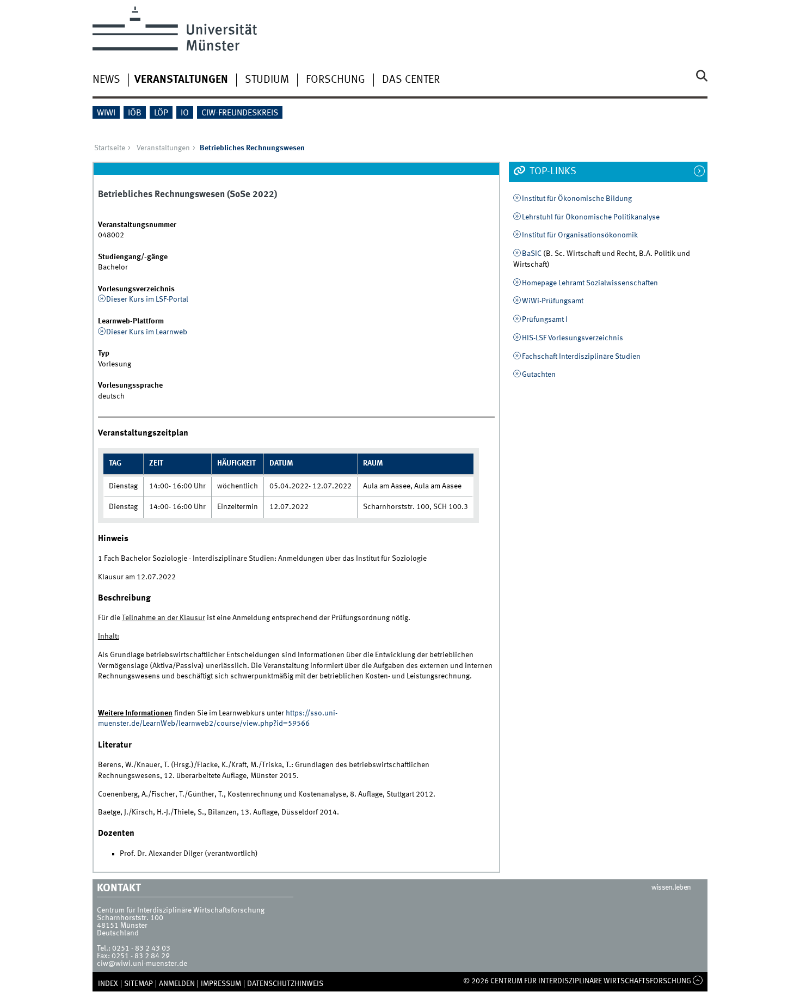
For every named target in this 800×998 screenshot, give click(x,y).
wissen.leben (671, 887)
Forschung (335, 80)
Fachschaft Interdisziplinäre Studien (581, 356)
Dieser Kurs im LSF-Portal (147, 299)
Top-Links (551, 171)
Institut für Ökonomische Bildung (577, 199)
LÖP (161, 113)
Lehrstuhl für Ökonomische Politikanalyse (591, 217)
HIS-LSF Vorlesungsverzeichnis (572, 338)
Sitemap (138, 984)
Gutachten (539, 374)
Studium (267, 80)
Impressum (221, 984)
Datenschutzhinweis (285, 984)
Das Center (411, 80)
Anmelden (177, 984)
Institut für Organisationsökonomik (580, 235)
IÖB (134, 113)
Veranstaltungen (181, 80)
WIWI (106, 113)
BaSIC (531, 254)
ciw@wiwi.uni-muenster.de (142, 964)
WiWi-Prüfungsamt (552, 301)
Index (108, 984)
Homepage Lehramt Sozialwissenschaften (590, 283)
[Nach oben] (698, 981)
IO (185, 113)
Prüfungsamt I (545, 319)
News (106, 80)
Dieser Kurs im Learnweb (146, 332)
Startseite (109, 148)
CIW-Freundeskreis (239, 113)
